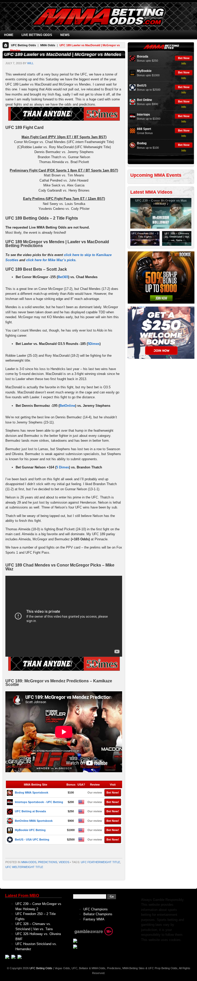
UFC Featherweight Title (100, 862)
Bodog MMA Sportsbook (31, 792)
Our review (94, 792)
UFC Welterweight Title (24, 867)
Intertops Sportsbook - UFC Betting (39, 802)
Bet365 (63, 277)
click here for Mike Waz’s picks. (51, 260)
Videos (64, 862)
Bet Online (144, 100)
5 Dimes (62, 467)
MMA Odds (47, 45)
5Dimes (94, 344)
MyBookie (144, 71)
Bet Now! (112, 792)
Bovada (142, 56)
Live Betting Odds (37, 35)
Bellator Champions (97, 914)
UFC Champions (95, 909)
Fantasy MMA (93, 919)
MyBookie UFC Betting (30, 830)
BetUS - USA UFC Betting (32, 839)
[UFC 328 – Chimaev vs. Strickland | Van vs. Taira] (176, 245)
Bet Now (184, 58)
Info (183, 63)
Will (30, 63)
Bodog (141, 143)
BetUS (141, 85)
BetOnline (67, 406)
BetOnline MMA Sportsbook (34, 820)
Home (8, 35)
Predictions (47, 862)
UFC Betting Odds (23, 45)
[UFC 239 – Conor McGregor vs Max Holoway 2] (160, 227)
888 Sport (144, 129)
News (65, 35)
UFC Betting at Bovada (30, 811)
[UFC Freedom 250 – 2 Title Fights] (145, 245)
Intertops (143, 114)
